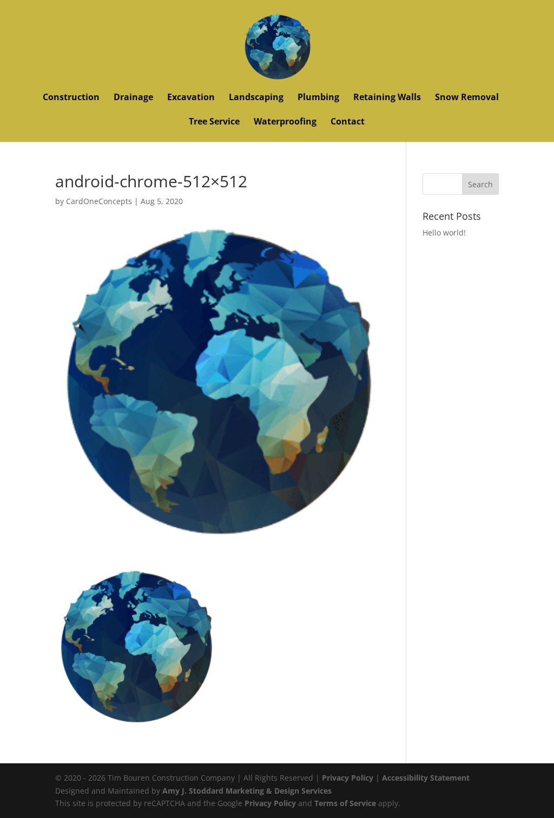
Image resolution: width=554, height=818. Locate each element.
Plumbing (318, 98)
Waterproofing (285, 122)
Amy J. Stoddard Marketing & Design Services (247, 791)
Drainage (133, 98)
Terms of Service (345, 803)
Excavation (191, 98)
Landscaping (256, 98)
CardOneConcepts (99, 201)
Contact (348, 122)
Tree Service (214, 122)
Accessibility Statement (426, 778)
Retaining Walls (387, 98)
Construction (71, 98)
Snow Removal (467, 98)
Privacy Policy (347, 778)
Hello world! (444, 232)
